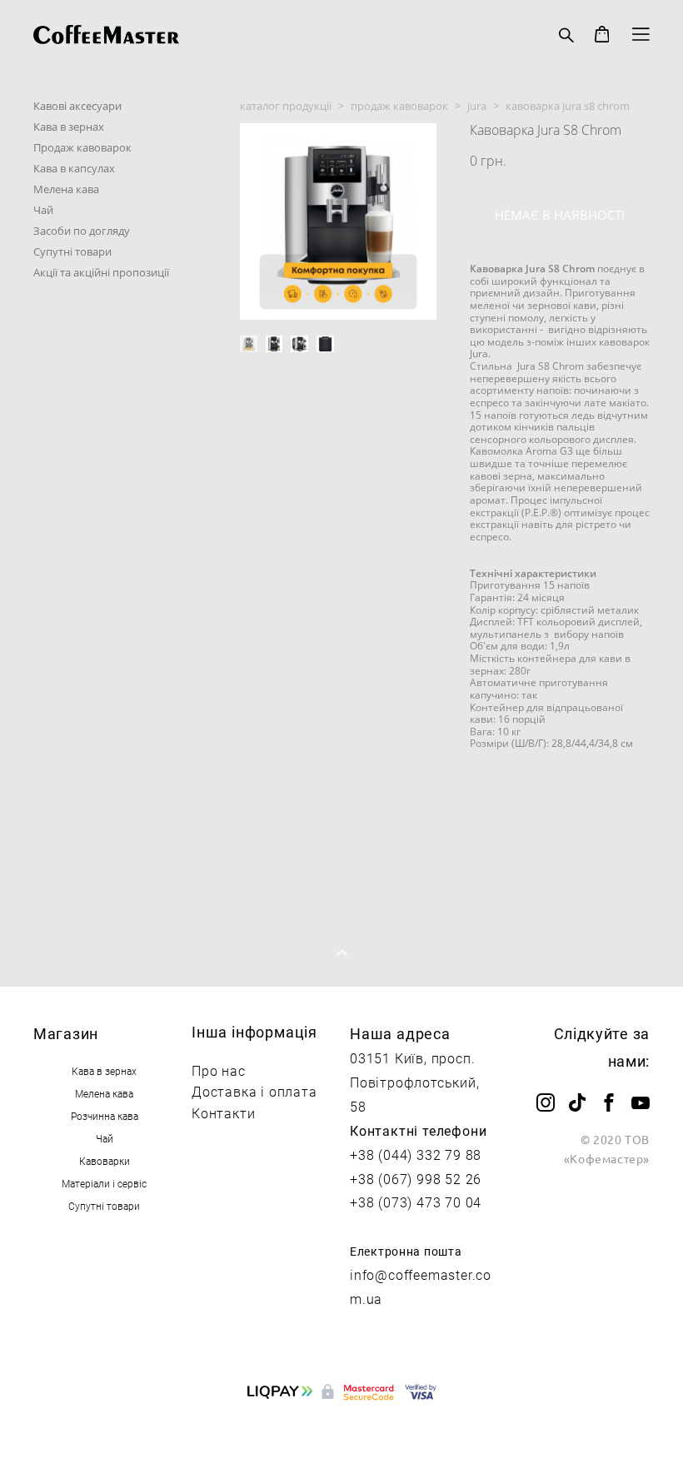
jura (476, 105)
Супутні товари (72, 251)
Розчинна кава (104, 1115)
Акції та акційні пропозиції (101, 272)
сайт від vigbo (342, 1443)
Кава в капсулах (74, 168)
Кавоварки (104, 1160)
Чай (43, 209)
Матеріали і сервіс (104, 1183)
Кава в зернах (68, 126)
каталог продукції (286, 105)
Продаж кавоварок (82, 147)
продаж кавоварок (399, 105)
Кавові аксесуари (77, 105)
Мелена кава (66, 189)
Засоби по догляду (81, 230)
